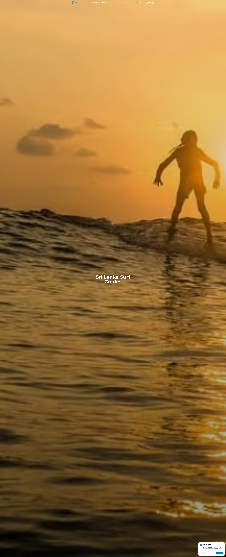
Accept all (219, 552)
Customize (212, 552)
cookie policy (207, 549)
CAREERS (120, 2)
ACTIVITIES (101, 2)
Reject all (203, 552)
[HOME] (74, 2)
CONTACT (125, 2)
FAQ (110, 2)
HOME (87, 2)
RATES (106, 2)
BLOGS (114, 2)
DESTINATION (93, 2)
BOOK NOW (150, 2)
